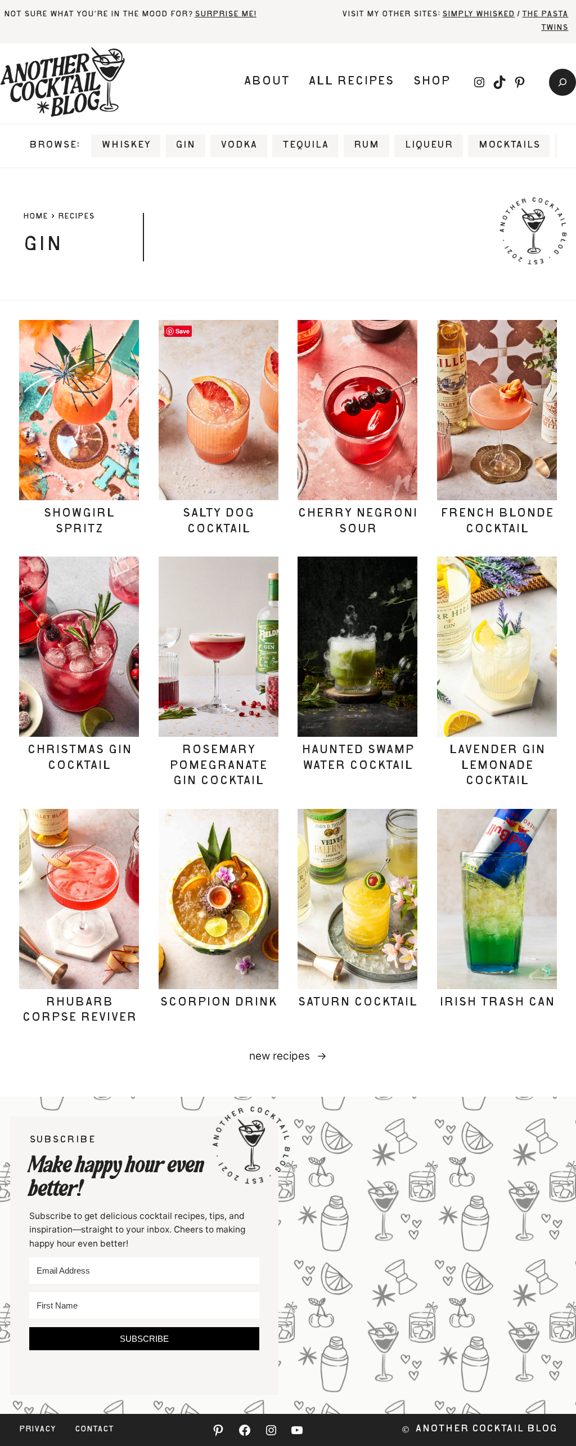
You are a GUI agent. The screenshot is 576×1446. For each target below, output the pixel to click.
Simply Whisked (478, 15)
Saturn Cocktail (357, 1003)
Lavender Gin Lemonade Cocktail (497, 766)
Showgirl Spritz (79, 522)
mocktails (509, 145)
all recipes (351, 82)
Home (35, 217)
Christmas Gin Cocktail (79, 758)
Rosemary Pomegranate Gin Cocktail (218, 766)
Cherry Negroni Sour (357, 522)
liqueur (428, 145)
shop (431, 82)
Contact (94, 1430)
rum (366, 145)
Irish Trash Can (497, 1003)
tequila (305, 145)
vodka (238, 145)
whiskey (126, 145)
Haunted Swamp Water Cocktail (358, 758)
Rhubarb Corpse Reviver (79, 1011)
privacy (37, 1430)
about (266, 82)
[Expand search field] (562, 82)
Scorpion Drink (218, 1003)
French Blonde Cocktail (497, 522)
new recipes (288, 1055)
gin (185, 145)
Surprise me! (225, 15)
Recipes (76, 217)
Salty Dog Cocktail (218, 522)
